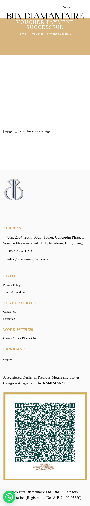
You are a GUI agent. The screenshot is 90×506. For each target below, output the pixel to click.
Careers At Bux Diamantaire (19, 338)
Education (9, 318)
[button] (9, 497)
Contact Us (9, 311)
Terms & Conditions (15, 292)
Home (22, 33)
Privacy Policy (12, 285)
